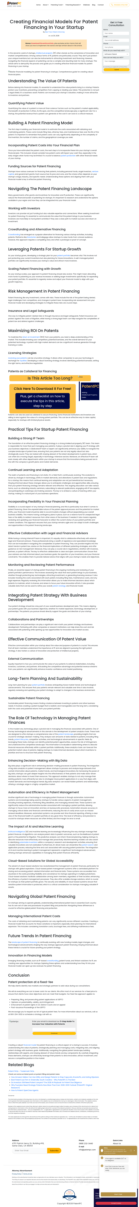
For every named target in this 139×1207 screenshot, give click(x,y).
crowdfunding (53, 961)
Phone (105, 43)
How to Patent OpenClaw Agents (24, 1090)
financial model (29, 1045)
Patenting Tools (56, 5)
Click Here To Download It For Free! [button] (42, 388)
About (45, 5)
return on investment (31, 337)
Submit (117, 69)
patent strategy (59, 586)
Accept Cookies (116, 1203)
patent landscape (65, 734)
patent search (88, 845)
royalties (23, 361)
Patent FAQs (13, 1071)
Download (54, 1033)
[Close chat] (134, 1150)
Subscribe (54, 1150)
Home (38, 5)
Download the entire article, (42, 43)
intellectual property (44, 53)
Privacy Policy (16, 1174)
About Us (117, 1143)
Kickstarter (31, 237)
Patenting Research (73, 5)
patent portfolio (63, 255)
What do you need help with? (114, 50)
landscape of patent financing (25, 942)
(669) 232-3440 (86, 1143)
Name (105, 30)
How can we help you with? (113, 57)
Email (105, 36)
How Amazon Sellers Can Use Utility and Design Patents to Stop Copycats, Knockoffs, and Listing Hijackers (55, 1077)
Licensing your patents (17, 358)
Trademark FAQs (27, 1071)
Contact (101, 5)
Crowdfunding (14, 234)
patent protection (68, 156)
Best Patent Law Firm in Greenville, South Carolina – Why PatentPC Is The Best (43, 1080)
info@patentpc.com (87, 1150)
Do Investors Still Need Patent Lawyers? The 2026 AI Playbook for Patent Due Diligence (46, 1082)
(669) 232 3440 (14, 6)
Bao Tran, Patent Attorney (55, 32)
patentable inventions (28, 842)
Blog (93, 5)
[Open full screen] (131, 1150)
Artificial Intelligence (16, 832)
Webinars (86, 5)
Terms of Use (27, 1174)
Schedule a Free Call (120, 5)
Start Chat (118, 1194)
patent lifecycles (21, 739)
